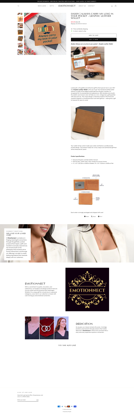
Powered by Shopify (67, 411)
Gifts (52, 6)
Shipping (73, 23)
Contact (91, 6)
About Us (82, 6)
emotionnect (67, 6)
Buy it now (93, 39)
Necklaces (42, 6)
